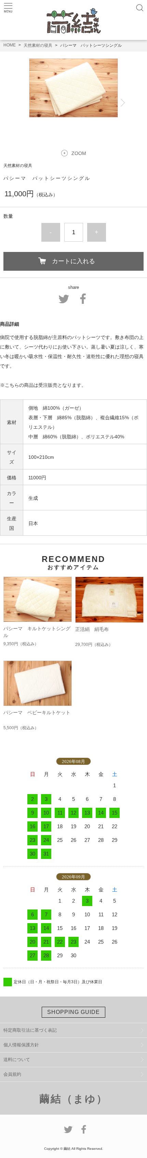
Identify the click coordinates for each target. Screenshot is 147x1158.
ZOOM (78, 153)
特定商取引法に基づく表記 (30, 1030)
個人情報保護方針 (21, 1044)
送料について (16, 1059)
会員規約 (12, 1074)
